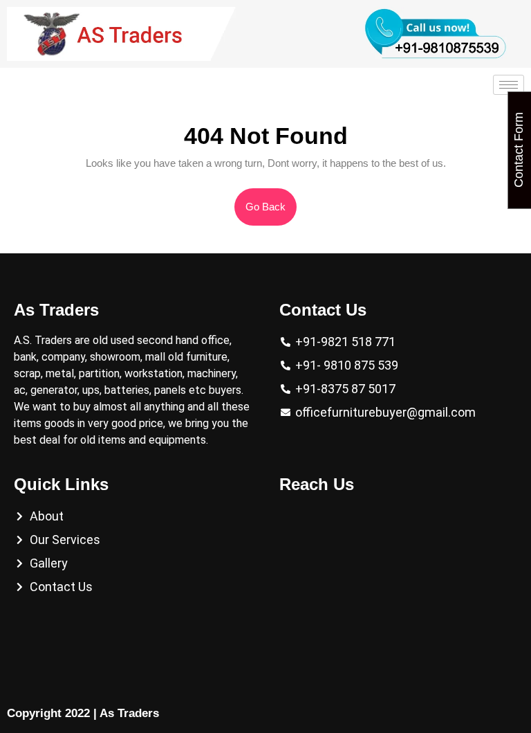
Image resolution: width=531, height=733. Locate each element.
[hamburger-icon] (508, 85)
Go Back (271, 200)
